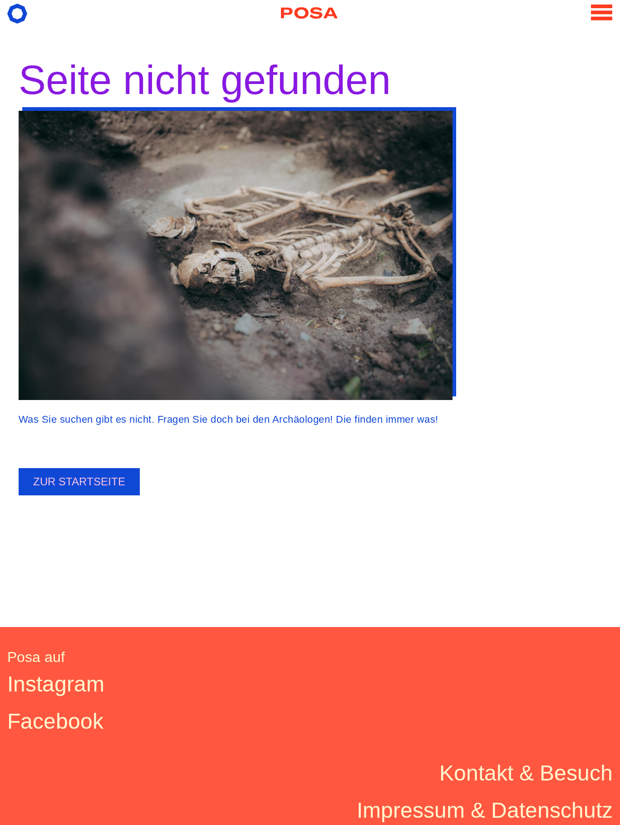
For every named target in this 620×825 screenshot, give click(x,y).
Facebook (55, 721)
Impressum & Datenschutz (485, 810)
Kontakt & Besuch (526, 773)
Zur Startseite (79, 481)
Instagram (55, 684)
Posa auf (36, 657)
